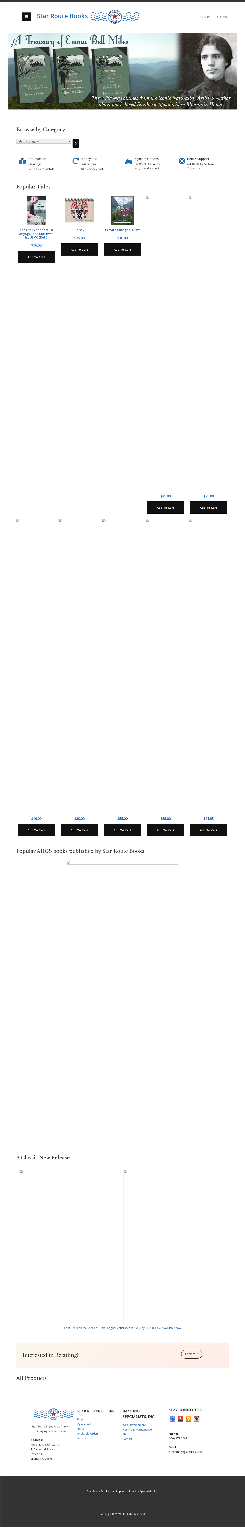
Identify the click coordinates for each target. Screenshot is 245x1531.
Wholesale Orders (88, 1433)
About (80, 1429)
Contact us (34, 169)
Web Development (134, 1425)
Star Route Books (62, 16)
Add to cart (36, 257)
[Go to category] (76, 143)
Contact (81, 1438)
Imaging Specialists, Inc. (143, 1491)
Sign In (205, 17)
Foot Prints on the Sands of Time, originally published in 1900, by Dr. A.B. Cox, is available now (122, 1328)
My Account (84, 1424)
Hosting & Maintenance (137, 1429)
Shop (80, 1419)
